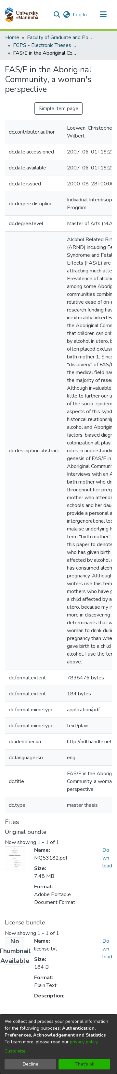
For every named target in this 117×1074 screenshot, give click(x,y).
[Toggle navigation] (103, 14)
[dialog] (58, 1044)
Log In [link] (80, 14)
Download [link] (107, 858)
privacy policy (84, 1042)
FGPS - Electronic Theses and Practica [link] (45, 45)
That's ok (84, 1064)
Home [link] (12, 37)
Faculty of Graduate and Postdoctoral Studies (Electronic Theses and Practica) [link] (59, 37)
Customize (15, 1051)
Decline (30, 1064)
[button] (21, 15)
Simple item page (58, 108)
